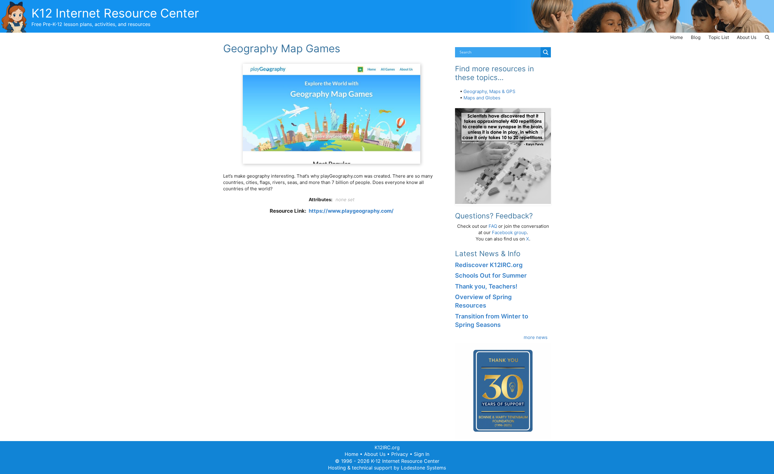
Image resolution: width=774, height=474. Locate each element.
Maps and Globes (481, 98)
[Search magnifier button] (546, 52)
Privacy (399, 454)
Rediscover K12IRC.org (489, 265)
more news (536, 337)
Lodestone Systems (423, 468)
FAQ (493, 226)
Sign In (421, 454)
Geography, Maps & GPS (489, 91)
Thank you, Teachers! (486, 286)
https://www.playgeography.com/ (351, 211)
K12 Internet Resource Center (115, 13)
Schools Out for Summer (491, 275)
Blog (696, 37)
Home (676, 37)
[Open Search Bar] (767, 37)
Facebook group (509, 232)
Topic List (718, 37)
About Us (746, 37)
